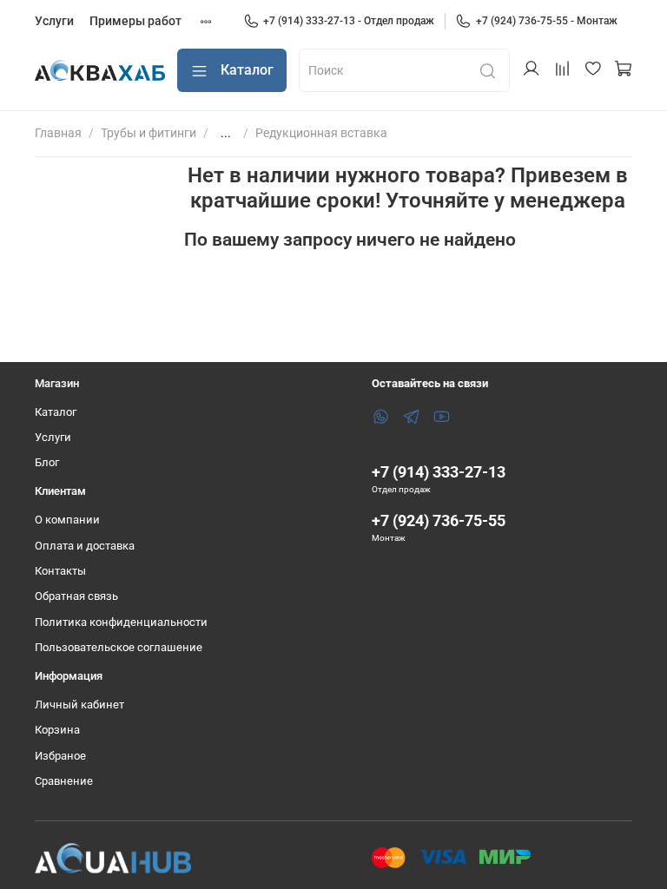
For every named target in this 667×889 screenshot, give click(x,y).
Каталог (247, 70)
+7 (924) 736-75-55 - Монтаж (546, 21)
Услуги (54, 21)
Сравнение (64, 780)
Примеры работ (135, 21)
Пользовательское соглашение (118, 647)
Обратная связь (76, 596)
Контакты (60, 570)
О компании (67, 519)
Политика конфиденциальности (121, 622)
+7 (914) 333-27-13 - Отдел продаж (348, 21)
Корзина (57, 729)
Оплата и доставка (85, 545)
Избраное (60, 755)
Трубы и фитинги (148, 133)
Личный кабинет (79, 704)
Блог (47, 462)
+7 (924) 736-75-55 (438, 520)
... (226, 133)
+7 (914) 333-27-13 (438, 472)
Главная (58, 133)
